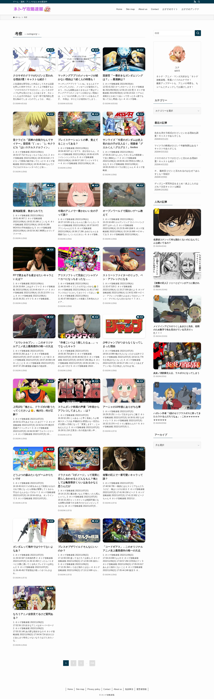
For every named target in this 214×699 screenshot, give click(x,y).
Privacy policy (93, 689)
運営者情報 (141, 689)
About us (118, 689)
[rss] (195, 1)
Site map (80, 689)
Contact (106, 689)
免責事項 (129, 689)
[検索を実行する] (198, 33)
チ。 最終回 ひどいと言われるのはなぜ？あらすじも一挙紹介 (177, 174)
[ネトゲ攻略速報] (32, 9)
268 (92, 663)
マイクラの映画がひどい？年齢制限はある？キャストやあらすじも (176, 148)
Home (70, 689)
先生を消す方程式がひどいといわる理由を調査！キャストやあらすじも (176, 136)
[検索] (199, 1)
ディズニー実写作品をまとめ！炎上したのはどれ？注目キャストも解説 (176, 186)
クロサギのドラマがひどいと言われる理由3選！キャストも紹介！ (175, 161)
